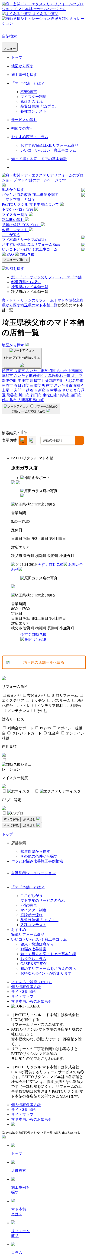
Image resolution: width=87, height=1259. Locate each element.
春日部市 (22, 385)
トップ (16, 57)
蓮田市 (76, 395)
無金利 (53, 733)
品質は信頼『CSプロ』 (39, 106)
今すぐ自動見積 (51, 564)
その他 (41, 711)
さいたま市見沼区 (41, 371)
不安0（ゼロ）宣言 (18, 209)
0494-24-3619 (35, 639)
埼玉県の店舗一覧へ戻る (43, 662)
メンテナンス (18, 711)
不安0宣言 (28, 92)
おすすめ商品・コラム (29, 137)
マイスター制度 (33, 97)
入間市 (20, 390)
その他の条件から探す (39, 856)
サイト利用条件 (24, 992)
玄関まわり (36, 695)
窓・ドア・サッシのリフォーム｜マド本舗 (46, 277)
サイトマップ (22, 996)
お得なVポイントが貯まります (45, 973)
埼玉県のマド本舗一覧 (29, 287)
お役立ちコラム (33, 959)
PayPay (45, 728)
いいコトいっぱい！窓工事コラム (48, 150)
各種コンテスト (33, 111)
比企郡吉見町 (53, 380)
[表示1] (23, 440)
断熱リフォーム (64, 695)
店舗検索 (9, 36)
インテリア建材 (49, 706)
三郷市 (36, 385)
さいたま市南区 (70, 371)
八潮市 (20, 371)
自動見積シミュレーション (33, 873)
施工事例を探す (24, 75)
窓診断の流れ (31, 101)
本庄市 (24, 380)
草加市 (8, 376)
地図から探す (22, 66)
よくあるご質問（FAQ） (31, 982)
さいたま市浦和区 (69, 385)
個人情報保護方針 (26, 987)
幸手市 (56, 390)
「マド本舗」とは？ (28, 83)
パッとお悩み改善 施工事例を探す (30, 194)
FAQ (10, 254)
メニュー (10, 48)
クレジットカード (26, 733)
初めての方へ (22, 128)
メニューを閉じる (16, 259)
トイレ (25, 706)
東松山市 (50, 395)
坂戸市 (48, 385)
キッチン (37, 701)
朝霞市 (8, 385)
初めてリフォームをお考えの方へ (48, 968)
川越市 (36, 380)
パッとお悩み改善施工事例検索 (37, 861)
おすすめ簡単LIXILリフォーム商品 (49, 145)
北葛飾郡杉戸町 (58, 376)
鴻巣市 (64, 395)
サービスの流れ (24, 120)
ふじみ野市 (74, 380)
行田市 (37, 395)
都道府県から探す (26, 282)
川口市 (25, 395)
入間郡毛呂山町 (31, 400)
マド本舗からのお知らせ (31, 1001)
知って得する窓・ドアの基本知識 (39, 159)
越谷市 (32, 390)
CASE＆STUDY (33, 964)
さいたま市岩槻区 (29, 376)
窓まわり (13, 695)
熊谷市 (12, 395)
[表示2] (31, 440)
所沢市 (8, 371)
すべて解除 (11, 819)
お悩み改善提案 (33, 949)
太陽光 (75, 706)
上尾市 (8, 390)
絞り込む (29, 819)
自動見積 (26, 254)
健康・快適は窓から (37, 944)
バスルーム (61, 701)
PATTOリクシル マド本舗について (31, 204)
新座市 (44, 390)
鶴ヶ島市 (10, 400)
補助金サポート (19, 728)
